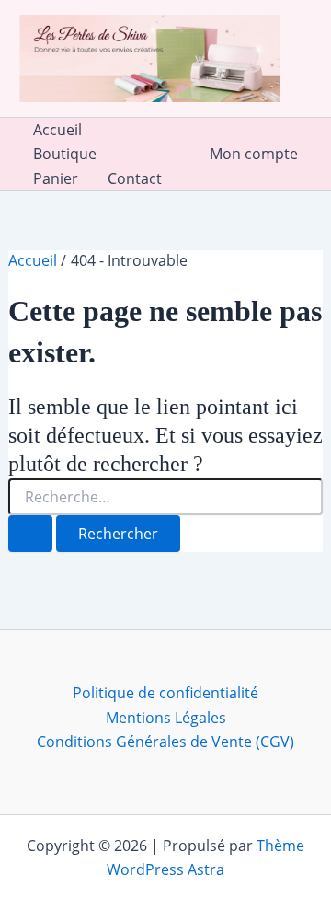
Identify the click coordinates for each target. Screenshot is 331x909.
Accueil (57, 130)
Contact (135, 178)
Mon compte (254, 154)
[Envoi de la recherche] (30, 533)
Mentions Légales (166, 718)
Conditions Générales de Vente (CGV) (165, 741)
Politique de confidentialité (165, 693)
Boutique (65, 154)
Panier (55, 178)
